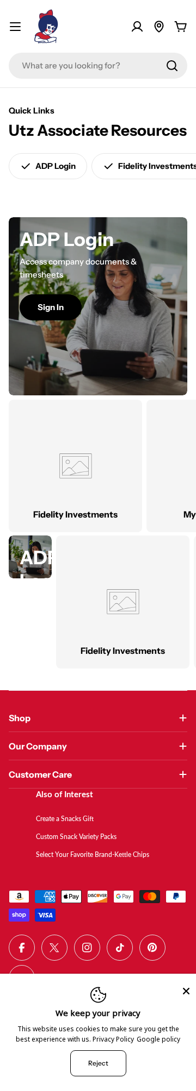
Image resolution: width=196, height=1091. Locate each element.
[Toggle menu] (15, 26)
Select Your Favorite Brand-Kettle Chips (92, 855)
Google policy (158, 1039)
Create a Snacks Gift (65, 819)
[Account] (137, 26)
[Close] (186, 991)
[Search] (172, 65)
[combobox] (98, 66)
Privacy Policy (113, 1039)
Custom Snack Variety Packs (76, 837)
